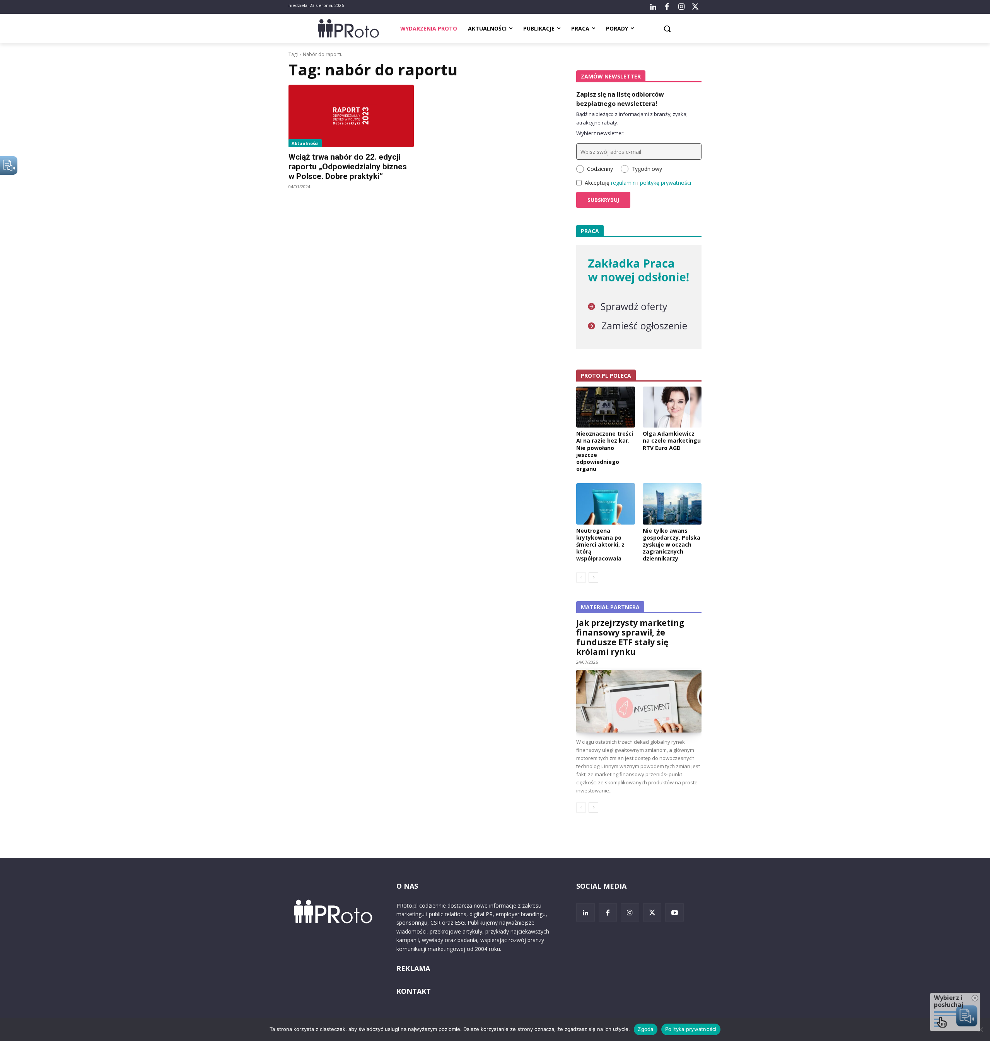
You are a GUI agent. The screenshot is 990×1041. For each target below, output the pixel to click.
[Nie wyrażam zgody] (980, 1029)
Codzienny (600, 168)
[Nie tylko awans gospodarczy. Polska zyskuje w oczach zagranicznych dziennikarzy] (672, 503)
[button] (667, 28)
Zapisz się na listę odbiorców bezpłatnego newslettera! (620, 99)
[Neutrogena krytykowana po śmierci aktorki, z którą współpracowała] (605, 503)
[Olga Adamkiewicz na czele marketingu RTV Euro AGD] (672, 407)
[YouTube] (674, 912)
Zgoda (645, 1029)
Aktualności (305, 143)
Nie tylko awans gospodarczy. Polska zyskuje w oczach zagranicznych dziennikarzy (671, 544)
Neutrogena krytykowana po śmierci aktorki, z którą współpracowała (600, 544)
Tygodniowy (647, 168)
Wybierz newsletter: (600, 133)
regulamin (623, 182)
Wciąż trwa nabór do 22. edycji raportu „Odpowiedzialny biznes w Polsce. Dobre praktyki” (347, 166)
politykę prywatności (665, 182)
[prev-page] (581, 577)
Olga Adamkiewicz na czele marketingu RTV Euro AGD (672, 440)
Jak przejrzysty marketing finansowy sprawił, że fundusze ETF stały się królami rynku (630, 637)
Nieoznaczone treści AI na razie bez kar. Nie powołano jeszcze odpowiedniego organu (604, 451)
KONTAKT (413, 991)
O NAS (407, 886)
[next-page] (593, 577)
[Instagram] (681, 7)
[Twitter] (695, 7)
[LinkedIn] (653, 7)
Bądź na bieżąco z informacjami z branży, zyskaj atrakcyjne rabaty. (632, 118)
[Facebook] (667, 7)
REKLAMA (413, 968)
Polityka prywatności (691, 1029)
